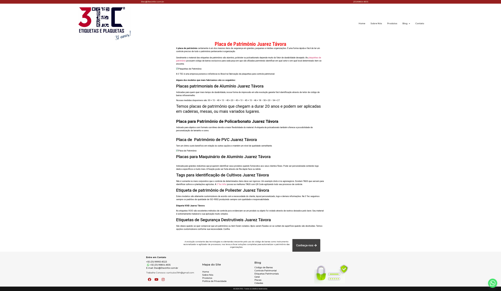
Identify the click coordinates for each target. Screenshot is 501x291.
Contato (419, 23)
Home (362, 23)
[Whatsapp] (492, 283)
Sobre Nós (376, 23)
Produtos (392, 23)
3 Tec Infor (221, 184)
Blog (404, 23)
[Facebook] (149, 279)
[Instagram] (163, 279)
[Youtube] (156, 279)
